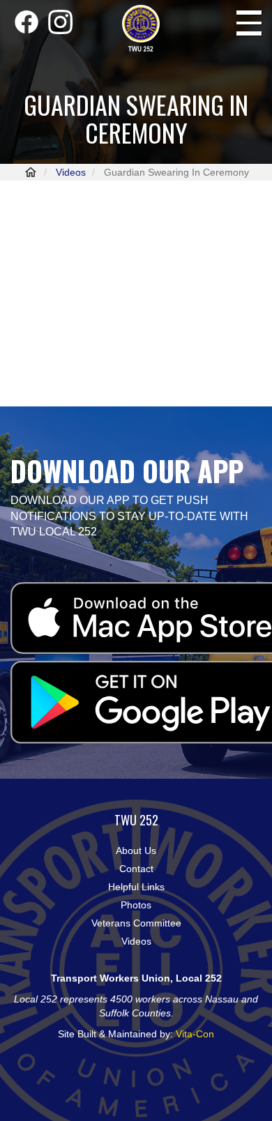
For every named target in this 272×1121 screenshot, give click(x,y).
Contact (136, 868)
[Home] (141, 29)
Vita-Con (195, 1033)
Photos (136, 904)
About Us (136, 850)
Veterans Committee (136, 923)
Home (31, 172)
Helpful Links (136, 886)
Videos (71, 172)
